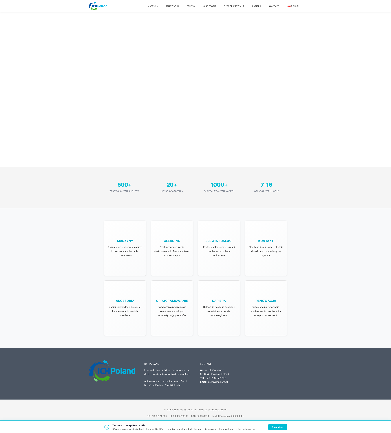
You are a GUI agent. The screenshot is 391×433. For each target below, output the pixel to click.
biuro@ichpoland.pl (218, 382)
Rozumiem (277, 427)
